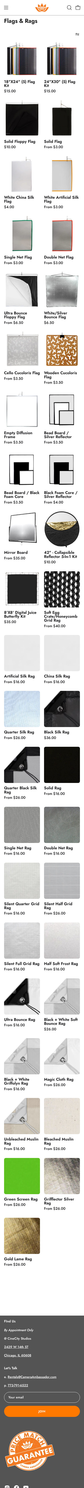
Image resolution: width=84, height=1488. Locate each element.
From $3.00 (53, 147)
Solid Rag (52, 788)
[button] (69, 7)
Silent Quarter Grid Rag (21, 906)
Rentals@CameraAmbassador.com (32, 1377)
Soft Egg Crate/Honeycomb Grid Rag (60, 616)
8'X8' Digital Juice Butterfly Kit (20, 615)
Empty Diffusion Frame (18, 435)
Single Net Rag (17, 848)
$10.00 (10, 147)
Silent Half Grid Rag (58, 906)
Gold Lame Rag (18, 1259)
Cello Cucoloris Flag (22, 373)
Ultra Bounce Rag (19, 1020)
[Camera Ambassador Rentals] (42, 7)
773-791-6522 (18, 1385)
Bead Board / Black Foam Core (21, 495)
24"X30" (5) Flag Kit (59, 84)
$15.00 (10, 91)
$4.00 (9, 207)
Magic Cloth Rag (59, 1079)
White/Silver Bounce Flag (55, 315)
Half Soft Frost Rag (61, 964)
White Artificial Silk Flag (61, 199)
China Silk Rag (57, 676)
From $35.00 (14, 558)
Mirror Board (16, 552)
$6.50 (49, 323)
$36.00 (50, 738)
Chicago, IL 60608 (17, 1355)
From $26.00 (14, 738)
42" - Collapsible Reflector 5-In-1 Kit (60, 555)
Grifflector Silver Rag (59, 1201)
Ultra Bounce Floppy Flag (15, 315)
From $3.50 (13, 379)
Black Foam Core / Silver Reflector (60, 495)
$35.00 (10, 622)
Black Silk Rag (56, 732)
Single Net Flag (18, 257)
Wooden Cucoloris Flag (60, 375)
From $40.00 (54, 626)
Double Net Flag (59, 257)
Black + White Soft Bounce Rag (61, 1022)
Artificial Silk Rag (19, 676)
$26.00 (50, 1029)
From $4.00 (53, 502)
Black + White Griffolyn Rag (16, 1081)
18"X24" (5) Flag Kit (19, 84)
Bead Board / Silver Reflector (58, 435)
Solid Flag (53, 141)
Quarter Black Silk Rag (20, 790)
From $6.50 (13, 323)
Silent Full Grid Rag (22, 964)
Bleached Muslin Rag (59, 1141)
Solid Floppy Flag (19, 141)
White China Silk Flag (19, 199)
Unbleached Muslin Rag (21, 1141)
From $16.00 (14, 682)
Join (42, 1411)
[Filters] (77, 34)
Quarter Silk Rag (19, 732)
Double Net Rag (58, 848)
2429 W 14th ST (16, 1347)
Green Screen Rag (21, 1199)
